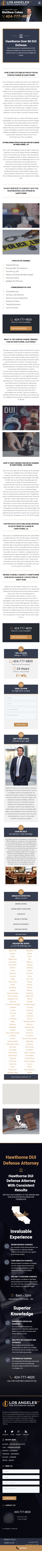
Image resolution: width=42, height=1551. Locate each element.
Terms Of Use (9, 1543)
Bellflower (29, 962)
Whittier (29, 1072)
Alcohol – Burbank (9, 1457)
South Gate (12, 1061)
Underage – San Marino (10, 1454)
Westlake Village (12, 1072)
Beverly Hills (13, 965)
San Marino (29, 1050)
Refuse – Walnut (8, 1460)
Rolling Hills (29, 1041)
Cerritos (29, 970)
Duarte (13, 985)
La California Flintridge (13, 1004)
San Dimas (12, 1047)
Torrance (29, 1064)
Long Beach (29, 1016)
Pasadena (12, 1036)
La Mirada (13, 1007)
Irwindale (29, 1002)
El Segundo (12, 987)
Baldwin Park (13, 959)
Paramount (29, 1033)
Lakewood (29, 1010)
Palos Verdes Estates (13, 1033)
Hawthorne (29, 993)
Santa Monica (12, 1055)
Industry (29, 999)
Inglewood (12, 1002)
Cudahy (12, 979)
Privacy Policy (10, 1539)
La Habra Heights (29, 1004)
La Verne (13, 1010)
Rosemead (29, 1044)
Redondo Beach (13, 1041)
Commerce (29, 973)
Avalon (12, 956)
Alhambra (29, 951)
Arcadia (12, 953)
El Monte (29, 985)
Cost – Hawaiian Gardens (11, 1447)
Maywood (13, 1024)
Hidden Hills (29, 996)
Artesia (29, 953)
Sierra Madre (29, 1055)
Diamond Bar (13, 982)
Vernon (12, 1067)
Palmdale (30, 1030)
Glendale (12, 990)
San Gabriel (12, 1050)
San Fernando (29, 1047)
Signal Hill (13, 1058)
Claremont (12, 973)
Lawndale (30, 1013)
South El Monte (29, 1058)
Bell (29, 959)
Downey (29, 982)
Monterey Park (29, 1027)
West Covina (13, 1070)
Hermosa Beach (13, 996)
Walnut (29, 1067)
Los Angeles (13, 1019)
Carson (12, 970)
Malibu (13, 1021)
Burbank (12, 968)
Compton (13, 976)
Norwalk (12, 1030)
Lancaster (12, 1013)
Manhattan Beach (29, 1021)
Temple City (12, 1064)
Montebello (12, 1027)
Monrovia (30, 1024)
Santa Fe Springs (29, 1053)
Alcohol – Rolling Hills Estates (13, 1444)
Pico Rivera (29, 1036)
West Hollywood (29, 1070)
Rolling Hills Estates (12, 1044)
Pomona (12, 1038)
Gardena (29, 987)
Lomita (12, 1016)
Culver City (29, 979)
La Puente (29, 1007)
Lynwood (29, 1019)
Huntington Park (13, 999)
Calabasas (29, 968)
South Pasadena (29, 1061)
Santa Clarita (13, 1053)
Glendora (29, 990)
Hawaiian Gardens (12, 993)
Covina (29, 976)
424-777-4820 (17, 16)
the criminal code (29, 84)
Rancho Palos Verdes (30, 1038)
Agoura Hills (13, 951)
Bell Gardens (13, 962)
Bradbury (29, 965)
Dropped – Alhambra (9, 1450)
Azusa (30, 956)
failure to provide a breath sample (27, 112)
